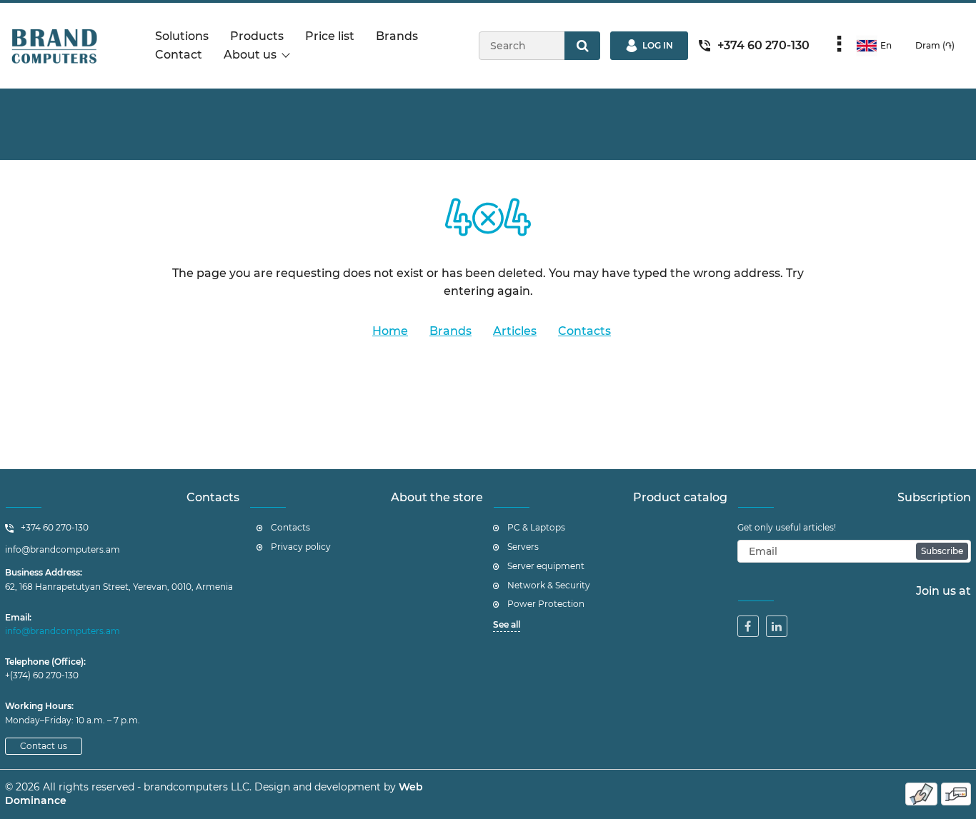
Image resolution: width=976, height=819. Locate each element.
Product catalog (680, 497)
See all (506, 624)
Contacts (212, 497)
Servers (523, 546)
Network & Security (548, 585)
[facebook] (748, 626)
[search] (582, 45)
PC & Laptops (536, 527)
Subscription (934, 497)
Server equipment (545, 566)
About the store (437, 497)
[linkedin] (776, 626)
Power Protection (545, 603)
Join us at (943, 591)
